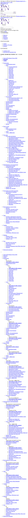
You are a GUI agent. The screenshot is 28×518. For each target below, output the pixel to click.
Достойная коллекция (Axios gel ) (16, 137)
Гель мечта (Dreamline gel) (15, 168)
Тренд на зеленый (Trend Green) (16, 146)
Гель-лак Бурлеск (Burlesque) (15, 150)
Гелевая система (9, 167)
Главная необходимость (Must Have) (17, 141)
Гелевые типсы (9, 101)
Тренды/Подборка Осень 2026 (10, 58)
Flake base (11, 70)
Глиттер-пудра (9, 226)
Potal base (11, 73)
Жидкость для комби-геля (15, 203)
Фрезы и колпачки (10, 120)
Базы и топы (6, 126)
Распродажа (6, 63)
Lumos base (11, 75)
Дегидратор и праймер (11, 192)
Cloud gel (11, 85)
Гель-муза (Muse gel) (13, 94)
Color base (11, 68)
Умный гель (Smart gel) (14, 174)
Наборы (8, 222)
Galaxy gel (11, 89)
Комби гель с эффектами (14, 111)
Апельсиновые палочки (11, 210)
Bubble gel (11, 80)
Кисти (7, 104)
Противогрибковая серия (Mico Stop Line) (15, 246)
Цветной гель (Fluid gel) (14, 169)
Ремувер (8, 247)
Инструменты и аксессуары (9, 206)
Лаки (4, 215)
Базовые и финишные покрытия (13, 216)
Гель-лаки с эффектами (11, 147)
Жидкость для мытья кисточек (16, 197)
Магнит (8, 208)
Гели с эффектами (10, 177)
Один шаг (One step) (13, 162)
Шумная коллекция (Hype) (15, 140)
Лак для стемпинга (10, 105)
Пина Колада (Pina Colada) (15, 145)
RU (1, 5)
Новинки (5, 59)
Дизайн (5, 225)
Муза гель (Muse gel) (13, 178)
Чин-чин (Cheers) (13, 160)
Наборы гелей (9, 236)
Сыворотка (8, 245)
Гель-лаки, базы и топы (11, 237)
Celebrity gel (11, 83)
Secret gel (11, 93)
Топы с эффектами (10, 132)
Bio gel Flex (11, 84)
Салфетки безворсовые (11, 114)
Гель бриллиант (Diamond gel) (15, 86)
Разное (7, 107)
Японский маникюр (8, 249)
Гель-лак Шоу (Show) (13, 148)
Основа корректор (13, 66)
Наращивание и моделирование (10, 164)
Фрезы (10, 122)
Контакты (5, 37)
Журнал (5, 36)
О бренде (5, 39)
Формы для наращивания (12, 119)
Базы (7, 65)
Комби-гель (8, 109)
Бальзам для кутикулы (11, 242)
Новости (5, 35)
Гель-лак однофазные (11, 161)
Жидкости (8, 193)
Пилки (7, 213)
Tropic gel (11, 95)
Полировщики (9, 106)
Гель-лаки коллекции (11, 136)
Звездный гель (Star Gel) (14, 186)
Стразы (7, 231)
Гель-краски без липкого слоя (15, 97)
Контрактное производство (9, 52)
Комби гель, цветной (13, 112)
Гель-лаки (5, 135)
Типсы (7, 115)
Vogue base (11, 74)
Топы (7, 117)
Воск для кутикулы (10, 243)
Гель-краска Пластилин (14, 100)
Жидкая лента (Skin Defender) (13, 221)
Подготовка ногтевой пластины (10, 190)
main (6, 31)
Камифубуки (9, 230)
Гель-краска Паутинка (14, 99)
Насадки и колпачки (13, 121)
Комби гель (8, 187)
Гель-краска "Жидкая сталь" (12, 232)
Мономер (11, 204)
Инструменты (9, 102)
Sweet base (11, 76)
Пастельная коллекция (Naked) (16, 142)
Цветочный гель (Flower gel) (15, 181)
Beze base (11, 69)
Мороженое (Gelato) (13, 138)
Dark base (11, 71)
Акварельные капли (10, 64)
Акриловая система (10, 166)
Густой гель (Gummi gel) (14, 88)
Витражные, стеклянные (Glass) (16, 157)
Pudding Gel (11, 91)
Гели (7, 79)
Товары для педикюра (11, 116)
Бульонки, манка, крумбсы (12, 227)
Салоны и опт (6, 50)
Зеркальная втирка (10, 229)
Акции (4, 43)
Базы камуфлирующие (11, 129)
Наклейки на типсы (10, 211)
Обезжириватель (12, 202)
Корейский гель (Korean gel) (15, 182)
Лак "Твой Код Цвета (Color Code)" (14, 218)
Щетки (7, 124)
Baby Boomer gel (12, 81)
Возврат (5, 46)
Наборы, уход (9, 238)
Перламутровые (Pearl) (14, 158)
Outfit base (11, 130)
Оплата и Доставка (7, 44)
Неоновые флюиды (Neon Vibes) (16, 143)
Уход (4, 241)
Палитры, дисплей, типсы (12, 209)
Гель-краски (9, 96)
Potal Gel (11, 90)
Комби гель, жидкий (10, 188)
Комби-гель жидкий (13, 110)
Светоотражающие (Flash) (15, 151)
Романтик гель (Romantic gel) (15, 183)
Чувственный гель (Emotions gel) (16, 179)
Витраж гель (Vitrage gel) (14, 176)
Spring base (11, 78)
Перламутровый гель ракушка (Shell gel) (18, 184)
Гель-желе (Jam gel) (13, 171)
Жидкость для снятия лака (15, 200)
